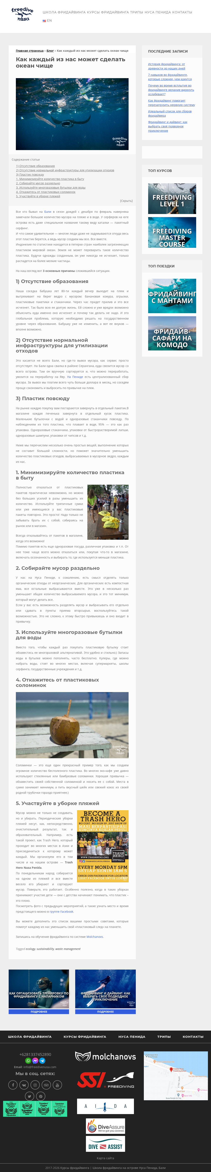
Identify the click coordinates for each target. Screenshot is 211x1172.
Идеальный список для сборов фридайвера (170, 113)
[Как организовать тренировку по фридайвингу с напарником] (39, 989)
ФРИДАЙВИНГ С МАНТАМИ (172, 297)
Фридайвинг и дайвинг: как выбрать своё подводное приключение (105, 996)
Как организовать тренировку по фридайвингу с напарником (39, 994)
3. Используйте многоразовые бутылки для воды (51, 187)
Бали (47, 212)
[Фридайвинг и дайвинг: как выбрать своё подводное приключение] (105, 989)
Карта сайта (105, 1158)
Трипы (136, 12)
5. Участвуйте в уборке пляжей (38, 196)
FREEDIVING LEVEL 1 (172, 200)
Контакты (182, 12)
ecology (30, 949)
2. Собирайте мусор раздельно (38, 183)
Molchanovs (95, 937)
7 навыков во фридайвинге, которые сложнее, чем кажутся (170, 77)
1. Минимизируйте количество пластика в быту (50, 179)
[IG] (35, 1085)
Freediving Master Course (172, 238)
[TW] (29, 1096)
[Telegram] (42, 1063)
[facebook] (35, 1063)
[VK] (24, 1085)
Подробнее (39, 1011)
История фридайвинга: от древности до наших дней (166, 66)
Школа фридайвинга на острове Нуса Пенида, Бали (129, 1168)
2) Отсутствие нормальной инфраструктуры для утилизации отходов (65, 170)
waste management (68, 949)
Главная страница (29, 51)
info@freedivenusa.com (39, 1067)
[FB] (13, 1085)
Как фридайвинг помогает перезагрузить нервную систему (171, 103)
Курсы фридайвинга (108, 12)
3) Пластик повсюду (30, 174)
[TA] (46, 1085)
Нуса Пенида (158, 12)
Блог (50, 51)
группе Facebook (61, 911)
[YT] (57, 1085)
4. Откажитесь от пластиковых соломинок (45, 192)
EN (49, 20)
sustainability (45, 949)
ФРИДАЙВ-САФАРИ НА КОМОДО (172, 338)
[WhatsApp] (28, 1063)
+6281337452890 (35, 1054)
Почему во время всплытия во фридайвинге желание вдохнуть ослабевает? (171, 89)
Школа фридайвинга (64, 12)
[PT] (40, 1096)
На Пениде (75, 377)
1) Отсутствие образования (35, 166)
